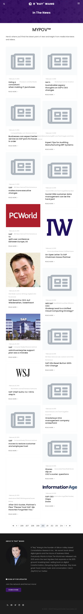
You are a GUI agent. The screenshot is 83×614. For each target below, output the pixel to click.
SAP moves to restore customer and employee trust (22, 443)
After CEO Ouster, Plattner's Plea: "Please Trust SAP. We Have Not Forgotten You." (22, 507)
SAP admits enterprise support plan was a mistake (22, 350)
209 (38, 526)
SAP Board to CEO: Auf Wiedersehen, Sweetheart (21, 301)
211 (48, 526)
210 (43, 526)
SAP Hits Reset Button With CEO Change (58, 364)
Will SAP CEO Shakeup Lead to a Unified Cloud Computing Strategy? (59, 307)
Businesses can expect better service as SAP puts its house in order (23, 139)
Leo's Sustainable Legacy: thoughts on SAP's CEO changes (56, 86)
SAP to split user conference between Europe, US (19, 238)
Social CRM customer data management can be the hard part (58, 196)
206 (22, 526)
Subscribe (13, 590)
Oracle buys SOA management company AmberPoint (57, 420)
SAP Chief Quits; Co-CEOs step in (21, 393)
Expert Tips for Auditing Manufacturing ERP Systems (59, 143)
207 (28, 526)
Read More (13, 92)
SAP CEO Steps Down (49, 499)
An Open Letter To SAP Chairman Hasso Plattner (58, 255)
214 (62, 526)
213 (57, 526)
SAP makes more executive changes (20, 190)
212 (52, 526)
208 (33, 526)
